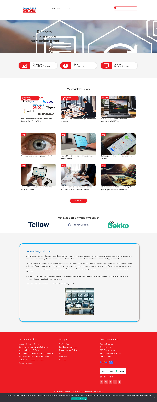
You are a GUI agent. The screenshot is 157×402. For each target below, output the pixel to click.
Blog (23, 135)
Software (56, 9)
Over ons (72, 9)
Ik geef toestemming (79, 399)
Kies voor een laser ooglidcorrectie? (36, 156)
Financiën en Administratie (27, 98)
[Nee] (154, 397)
